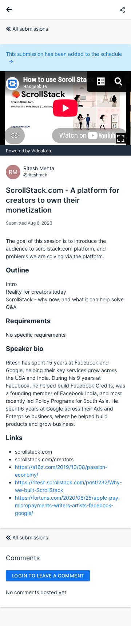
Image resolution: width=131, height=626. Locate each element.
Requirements (28, 321)
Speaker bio (24, 348)
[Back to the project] (7, 9)
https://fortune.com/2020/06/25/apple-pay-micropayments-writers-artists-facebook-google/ (67, 505)
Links (14, 438)
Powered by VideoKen (28, 150)
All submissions (30, 29)
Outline (17, 270)
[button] (122, 10)
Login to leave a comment (48, 576)
